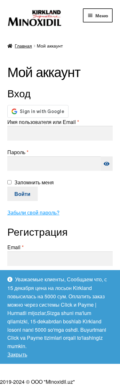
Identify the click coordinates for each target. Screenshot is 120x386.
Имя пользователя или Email (58, 122)
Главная (23, 45)
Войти (22, 193)
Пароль (33, 152)
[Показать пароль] (107, 163)
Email (30, 247)
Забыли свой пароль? (33, 212)
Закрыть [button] (17, 354)
